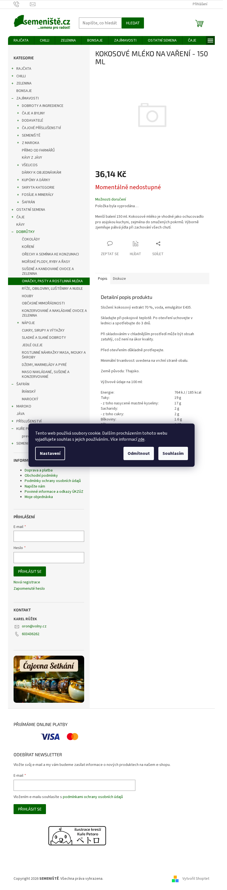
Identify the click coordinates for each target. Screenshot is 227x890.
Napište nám (35, 486)
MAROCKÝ (30, 399)
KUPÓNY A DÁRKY (36, 180)
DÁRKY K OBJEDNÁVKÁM (41, 172)
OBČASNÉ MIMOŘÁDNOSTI (43, 303)
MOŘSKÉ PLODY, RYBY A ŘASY (46, 262)
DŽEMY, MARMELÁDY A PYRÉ (44, 365)
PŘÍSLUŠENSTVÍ (29, 421)
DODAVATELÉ (32, 120)
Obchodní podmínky (41, 475)
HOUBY (27, 296)
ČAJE (20, 217)
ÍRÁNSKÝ (29, 391)
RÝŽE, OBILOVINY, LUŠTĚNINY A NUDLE (52, 288)
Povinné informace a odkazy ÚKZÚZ (54, 491)
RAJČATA (23, 68)
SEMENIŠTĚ (31, 135)
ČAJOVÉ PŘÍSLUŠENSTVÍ (41, 128)
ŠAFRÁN (28, 202)
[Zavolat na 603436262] (22, 4)
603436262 (30, 634)
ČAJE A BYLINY (33, 113)
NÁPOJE (28, 323)
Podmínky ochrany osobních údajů (53, 481)
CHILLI (21, 76)
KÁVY (20, 224)
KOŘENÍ (28, 247)
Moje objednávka (39, 497)
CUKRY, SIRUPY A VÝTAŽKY (43, 330)
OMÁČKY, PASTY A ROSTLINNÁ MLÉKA (52, 281)
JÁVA (20, 414)
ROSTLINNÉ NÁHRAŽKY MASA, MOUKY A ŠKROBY (54, 355)
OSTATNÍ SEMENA (30, 209)
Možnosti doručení (110, 199)
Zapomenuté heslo (29, 588)
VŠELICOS (30, 165)
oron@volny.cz (34, 626)
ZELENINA (24, 83)
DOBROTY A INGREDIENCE (42, 106)
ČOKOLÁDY (31, 239)
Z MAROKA (30, 143)
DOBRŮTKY (25, 232)
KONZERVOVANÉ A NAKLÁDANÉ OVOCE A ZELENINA (54, 313)
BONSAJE (24, 91)
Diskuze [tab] (119, 278)
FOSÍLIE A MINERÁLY (37, 195)
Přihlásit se (30, 571)
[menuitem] (21, 40)
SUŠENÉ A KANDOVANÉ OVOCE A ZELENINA (48, 271)
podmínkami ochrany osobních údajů (93, 797)
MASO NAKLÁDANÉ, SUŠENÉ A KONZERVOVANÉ (45, 374)
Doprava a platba (39, 470)
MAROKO (23, 406)
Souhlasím (173, 453)
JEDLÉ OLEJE (32, 345)
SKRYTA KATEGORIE (38, 187)
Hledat (133, 22)
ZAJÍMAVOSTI (27, 98)
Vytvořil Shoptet (195, 878)
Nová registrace (27, 582)
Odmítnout (139, 453)
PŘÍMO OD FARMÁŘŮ (38, 150)
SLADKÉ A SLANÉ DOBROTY (44, 337)
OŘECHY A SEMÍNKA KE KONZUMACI (50, 254)
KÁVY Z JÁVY (32, 157)
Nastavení (50, 453)
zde (141, 439)
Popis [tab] (102, 278)
